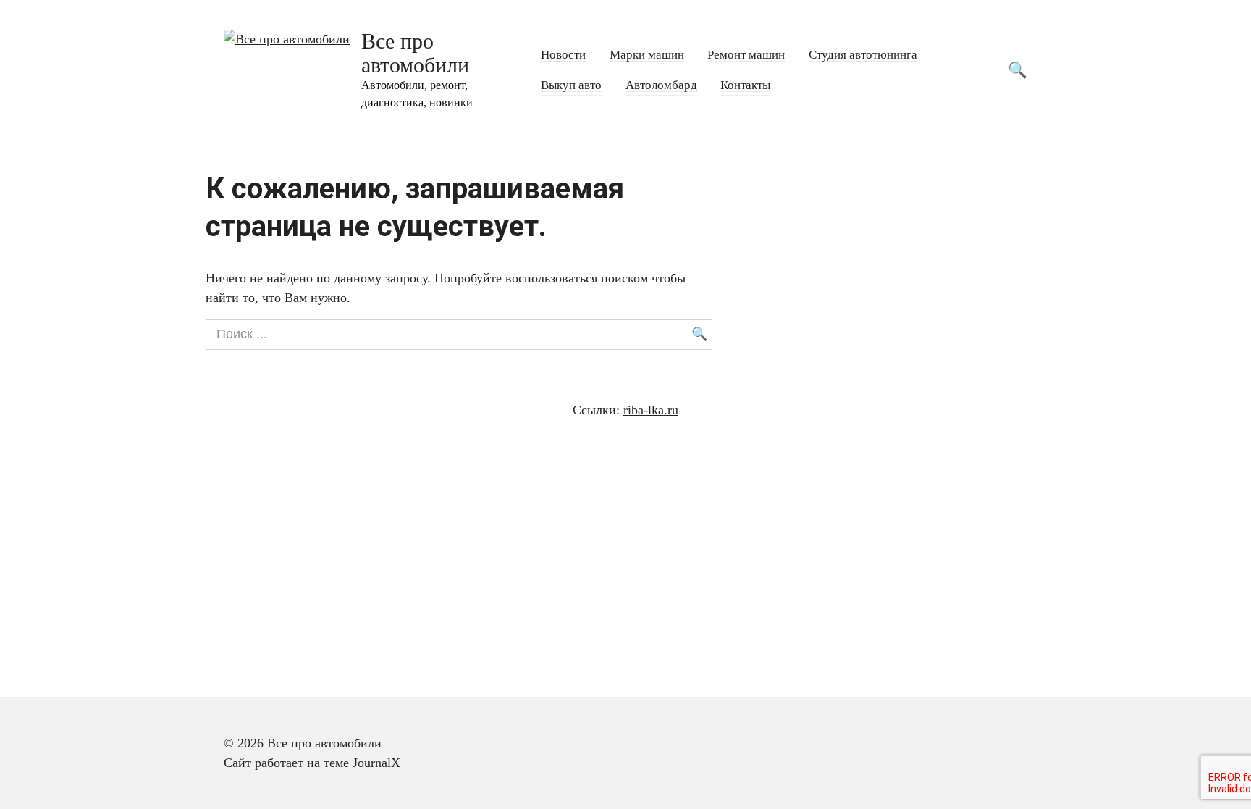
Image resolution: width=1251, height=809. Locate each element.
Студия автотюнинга (863, 55)
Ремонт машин (746, 55)
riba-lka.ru (650, 410)
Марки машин (647, 55)
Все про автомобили (415, 53)
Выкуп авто (571, 85)
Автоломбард (661, 85)
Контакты (745, 85)
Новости (563, 55)
